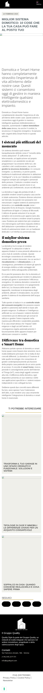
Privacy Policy (9, 678)
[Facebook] (17, 665)
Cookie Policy (24, 678)
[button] (6, 604)
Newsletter (8, 680)
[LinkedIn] (21, 665)
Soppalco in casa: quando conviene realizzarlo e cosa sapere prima (21, 587)
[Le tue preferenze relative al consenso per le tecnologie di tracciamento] (4, 689)
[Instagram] (26, 665)
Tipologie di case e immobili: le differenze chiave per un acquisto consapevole (21, 527)
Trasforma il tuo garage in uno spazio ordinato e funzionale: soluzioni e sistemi (20, 467)
